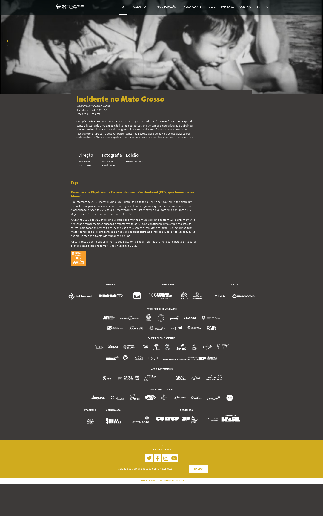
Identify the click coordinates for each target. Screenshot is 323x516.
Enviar (198, 469)
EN (258, 7)
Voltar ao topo (162, 450)
